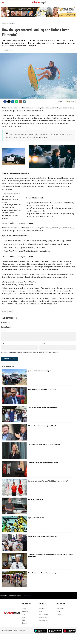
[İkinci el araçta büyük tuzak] (14, 513)
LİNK (10, 311)
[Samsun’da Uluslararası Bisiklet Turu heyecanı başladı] (14, 587)
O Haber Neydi (60, 608)
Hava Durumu (42, 608)
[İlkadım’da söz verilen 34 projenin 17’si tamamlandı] (14, 403)
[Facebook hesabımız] (24, 596)
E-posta (42, 344)
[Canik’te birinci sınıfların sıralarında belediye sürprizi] (14, 550)
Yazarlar (59, 614)
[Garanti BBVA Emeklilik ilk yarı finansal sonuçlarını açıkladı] (14, 458)
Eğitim (23, 620)
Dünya (23, 617)
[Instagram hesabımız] (30, 596)
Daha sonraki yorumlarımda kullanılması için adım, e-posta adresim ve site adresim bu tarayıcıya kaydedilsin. (30, 352)
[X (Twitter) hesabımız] (27, 596)
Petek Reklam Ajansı (20, 631)
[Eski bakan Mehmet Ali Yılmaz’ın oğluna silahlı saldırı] (14, 440)
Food (4, 311)
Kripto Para (42, 611)
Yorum (3, 330)
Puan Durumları (43, 620)
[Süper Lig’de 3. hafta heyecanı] (14, 532)
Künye (58, 611)
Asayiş (24, 608)
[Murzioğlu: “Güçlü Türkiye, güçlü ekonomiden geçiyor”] (14, 476)
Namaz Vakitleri (43, 614)
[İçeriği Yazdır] (24, 101)
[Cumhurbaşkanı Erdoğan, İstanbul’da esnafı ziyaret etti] (14, 421)
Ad (2, 344)
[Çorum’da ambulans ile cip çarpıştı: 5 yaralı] (14, 385)
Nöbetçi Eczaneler (44, 617)
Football (73, 50)
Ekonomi (24, 623)
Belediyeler (25, 611)
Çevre (23, 614)
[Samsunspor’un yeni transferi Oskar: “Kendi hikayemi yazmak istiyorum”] (14, 495)
